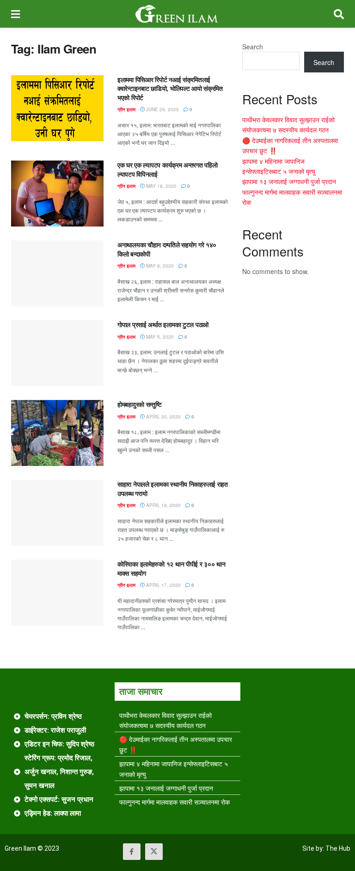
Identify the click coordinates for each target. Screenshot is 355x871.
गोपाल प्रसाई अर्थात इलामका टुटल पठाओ (162, 324)
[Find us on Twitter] (154, 851)
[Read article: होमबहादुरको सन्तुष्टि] (57, 433)
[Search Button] (339, 14)
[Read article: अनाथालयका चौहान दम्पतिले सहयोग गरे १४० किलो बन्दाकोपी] (57, 273)
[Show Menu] (15, 14)
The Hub (337, 848)
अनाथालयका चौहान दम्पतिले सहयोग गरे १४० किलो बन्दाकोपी (166, 249)
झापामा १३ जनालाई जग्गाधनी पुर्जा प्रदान (289, 181)
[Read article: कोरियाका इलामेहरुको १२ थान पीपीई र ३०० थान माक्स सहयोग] (57, 593)
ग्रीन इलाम (126, 109)
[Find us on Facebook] (132, 851)
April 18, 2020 (163, 505)
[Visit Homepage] (177, 14)
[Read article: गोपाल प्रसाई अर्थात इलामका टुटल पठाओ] (57, 353)
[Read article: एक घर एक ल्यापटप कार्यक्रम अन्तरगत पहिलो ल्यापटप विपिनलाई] (57, 194)
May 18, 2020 (161, 186)
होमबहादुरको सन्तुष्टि (139, 404)
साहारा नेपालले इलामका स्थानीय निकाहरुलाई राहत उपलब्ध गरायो (172, 488)
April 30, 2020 (163, 416)
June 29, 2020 (162, 109)
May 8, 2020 (159, 265)
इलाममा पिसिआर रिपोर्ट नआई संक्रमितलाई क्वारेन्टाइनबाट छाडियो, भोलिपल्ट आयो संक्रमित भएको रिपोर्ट (170, 88)
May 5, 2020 (159, 337)
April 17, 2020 (163, 585)
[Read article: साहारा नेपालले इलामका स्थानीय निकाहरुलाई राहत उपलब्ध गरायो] (57, 513)
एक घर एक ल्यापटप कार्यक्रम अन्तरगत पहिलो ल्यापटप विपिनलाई (167, 169)
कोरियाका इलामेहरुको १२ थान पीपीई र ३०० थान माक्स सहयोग (171, 568)
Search (252, 46)
